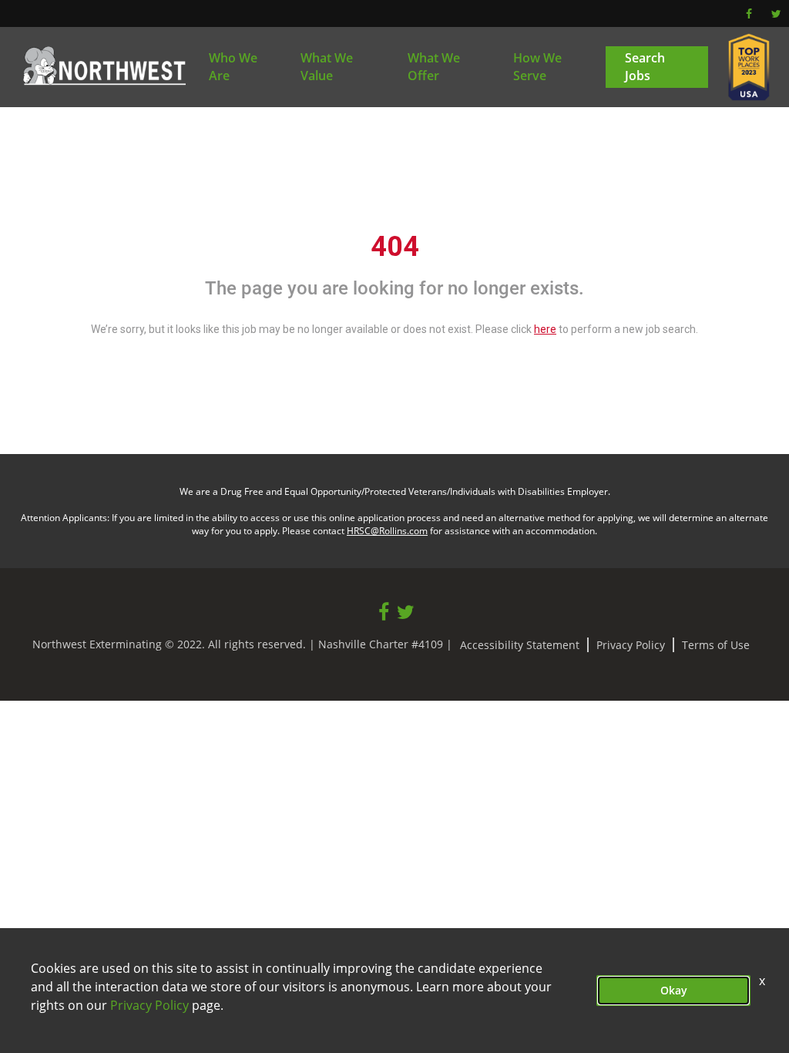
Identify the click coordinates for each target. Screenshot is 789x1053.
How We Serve (537, 66)
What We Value (326, 66)
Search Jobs (645, 66)
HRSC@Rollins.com (387, 530)
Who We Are (233, 66)
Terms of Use (716, 645)
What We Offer (434, 66)
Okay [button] (673, 990)
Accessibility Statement (519, 645)
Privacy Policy (630, 645)
